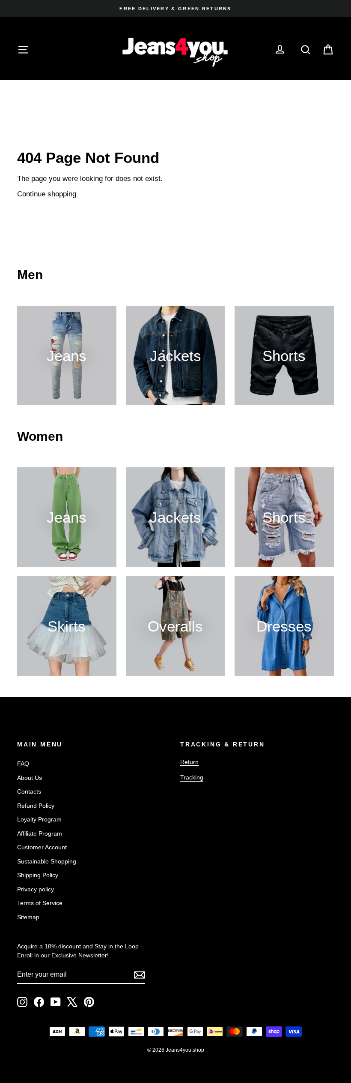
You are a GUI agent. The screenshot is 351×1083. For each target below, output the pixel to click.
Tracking (191, 777)
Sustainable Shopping (46, 861)
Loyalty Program (39, 819)
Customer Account (42, 847)
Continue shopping (46, 194)
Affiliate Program (39, 833)
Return (189, 761)
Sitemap (28, 917)
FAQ (23, 763)
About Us (29, 777)
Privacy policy (35, 889)
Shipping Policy (37, 875)
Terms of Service (39, 902)
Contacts (29, 791)
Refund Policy (35, 805)
